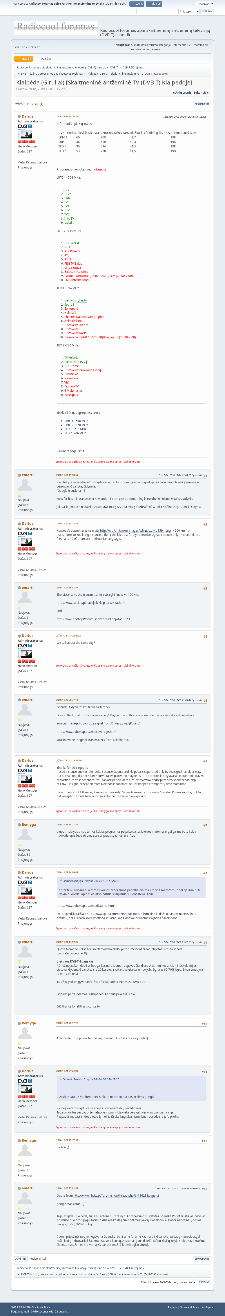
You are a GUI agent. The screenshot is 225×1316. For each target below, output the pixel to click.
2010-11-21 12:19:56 (71, 760)
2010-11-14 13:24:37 (67, 523)
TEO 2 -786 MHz (75, 433)
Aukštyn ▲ (207, 1307)
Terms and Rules (189, 1307)
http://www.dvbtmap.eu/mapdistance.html (85, 906)
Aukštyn (20, 1258)
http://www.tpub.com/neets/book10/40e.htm (118, 914)
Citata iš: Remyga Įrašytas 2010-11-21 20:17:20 (91, 1079)
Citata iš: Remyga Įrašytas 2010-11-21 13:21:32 (91, 881)
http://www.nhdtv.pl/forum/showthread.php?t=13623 (93, 619)
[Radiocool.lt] (19, 157)
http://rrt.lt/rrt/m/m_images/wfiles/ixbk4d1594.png (135, 530)
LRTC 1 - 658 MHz (76, 421)
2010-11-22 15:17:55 (67, 1140)
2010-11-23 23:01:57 (67, 1188)
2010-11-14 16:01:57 (67, 587)
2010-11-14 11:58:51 (67, 475)
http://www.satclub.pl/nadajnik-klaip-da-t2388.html (91, 603)
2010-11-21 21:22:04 (67, 1070)
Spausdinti (202, 104)
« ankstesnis (182, 93)
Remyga (29, 824)
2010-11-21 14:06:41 (67, 872)
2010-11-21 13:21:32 (67, 824)
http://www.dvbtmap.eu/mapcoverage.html (86, 732)
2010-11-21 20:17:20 (67, 1023)
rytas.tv (81, 300)
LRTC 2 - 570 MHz (76, 425)
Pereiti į (145, 1282)
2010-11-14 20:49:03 (71, 635)
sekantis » (201, 93)
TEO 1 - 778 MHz (75, 429)
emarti (28, 474)
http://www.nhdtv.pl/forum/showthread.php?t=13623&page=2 (116, 1196)
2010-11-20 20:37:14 (67, 699)
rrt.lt (81, 451)
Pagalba (172, 1307)
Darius (27, 116)
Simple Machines (41, 1307)
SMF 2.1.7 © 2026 (21, 1307)
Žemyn (19, 104)
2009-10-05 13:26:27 (67, 116)
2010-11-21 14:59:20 (67, 941)
